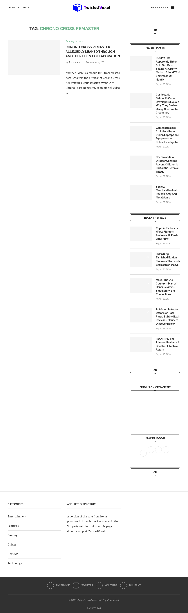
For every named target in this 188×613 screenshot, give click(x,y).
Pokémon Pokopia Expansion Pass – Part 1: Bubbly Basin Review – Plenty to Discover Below (168, 316)
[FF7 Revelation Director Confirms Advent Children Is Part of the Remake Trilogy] (141, 163)
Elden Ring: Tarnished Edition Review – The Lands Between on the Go (168, 259)
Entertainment (17, 516)
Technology (15, 563)
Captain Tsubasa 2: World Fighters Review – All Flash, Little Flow (167, 233)
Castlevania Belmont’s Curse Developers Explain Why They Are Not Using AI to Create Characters (167, 103)
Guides (12, 544)
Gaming (12, 535)
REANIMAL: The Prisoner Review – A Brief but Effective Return (168, 344)
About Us (13, 7)
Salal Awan (75, 62)
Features (13, 526)
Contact (27, 7)
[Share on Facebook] (92, 100)
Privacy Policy (159, 7)
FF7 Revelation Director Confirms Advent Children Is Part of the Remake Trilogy (167, 164)
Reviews (13, 554)
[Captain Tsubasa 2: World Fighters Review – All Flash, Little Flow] (141, 234)
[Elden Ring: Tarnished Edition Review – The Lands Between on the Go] (141, 259)
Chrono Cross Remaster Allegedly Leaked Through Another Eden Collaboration (93, 51)
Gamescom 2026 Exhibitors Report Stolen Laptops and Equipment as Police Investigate (167, 135)
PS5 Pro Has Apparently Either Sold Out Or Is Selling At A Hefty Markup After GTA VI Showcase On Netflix (168, 68)
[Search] (178, 7)
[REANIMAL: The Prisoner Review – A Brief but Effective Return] (141, 344)
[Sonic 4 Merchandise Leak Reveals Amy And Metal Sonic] (141, 192)
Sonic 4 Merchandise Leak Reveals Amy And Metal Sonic (167, 192)
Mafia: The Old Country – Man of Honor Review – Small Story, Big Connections (166, 287)
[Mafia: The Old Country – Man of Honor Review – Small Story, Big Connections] (141, 285)
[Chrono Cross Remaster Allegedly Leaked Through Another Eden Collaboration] (34, 57)
